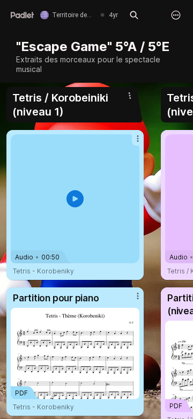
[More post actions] (131, 143)
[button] (75, 198)
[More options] (176, 15)
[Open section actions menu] (129, 96)
